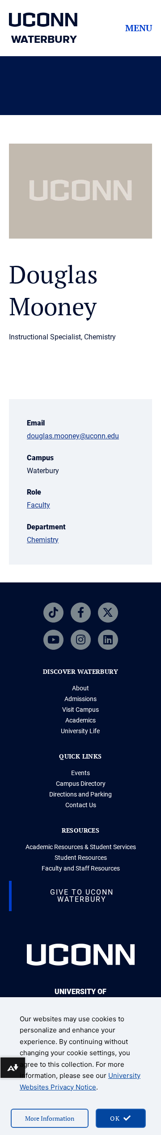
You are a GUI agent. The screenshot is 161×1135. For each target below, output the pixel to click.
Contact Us (80, 805)
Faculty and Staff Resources (81, 868)
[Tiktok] (53, 613)
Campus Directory (81, 783)
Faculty (38, 505)
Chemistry (43, 540)
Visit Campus (80, 709)
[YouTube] (53, 640)
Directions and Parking (80, 794)
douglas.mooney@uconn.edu (73, 436)
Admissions (80, 698)
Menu (138, 28)
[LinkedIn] (108, 640)
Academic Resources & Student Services (80, 846)
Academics (80, 720)
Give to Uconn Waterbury (82, 896)
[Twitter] (108, 613)
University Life (80, 731)
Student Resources (81, 857)
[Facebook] (81, 613)
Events (80, 772)
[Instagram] (81, 640)
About (80, 688)
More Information (49, 1118)
